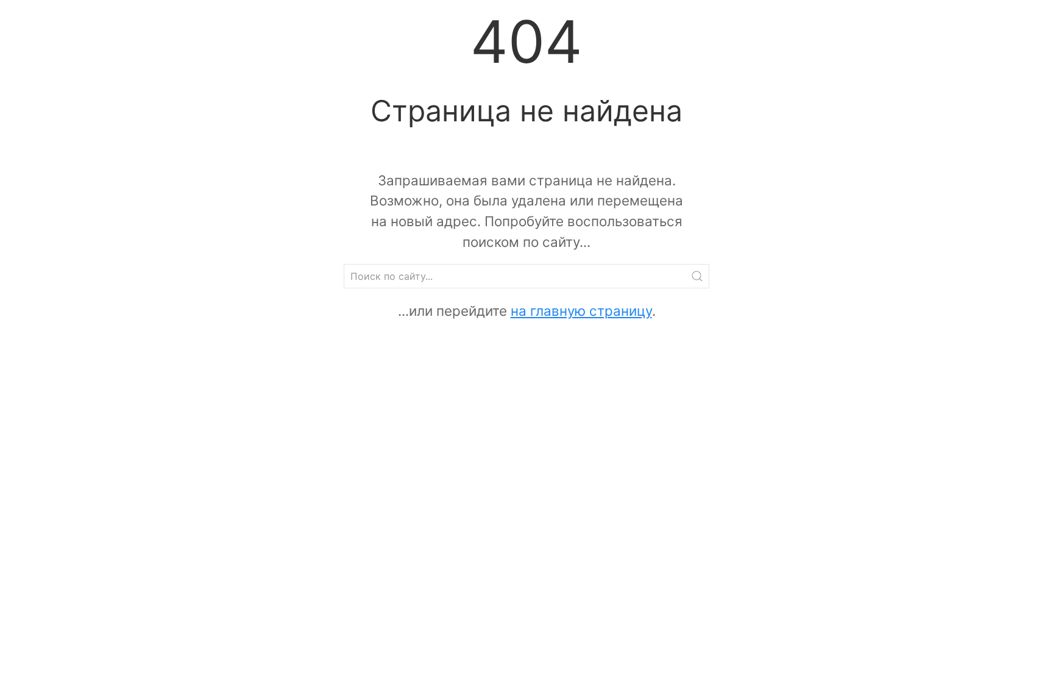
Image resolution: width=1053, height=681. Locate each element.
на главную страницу (581, 310)
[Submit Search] (697, 276)
